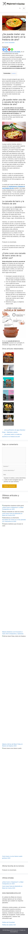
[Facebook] (3, 49)
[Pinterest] (9, 49)
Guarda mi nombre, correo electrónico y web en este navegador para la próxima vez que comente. (15, 479)
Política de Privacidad (8, 922)
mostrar (13, 73)
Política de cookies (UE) (9, 925)
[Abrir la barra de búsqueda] (20, 8)
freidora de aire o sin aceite (12, 51)
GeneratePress (14, 931)
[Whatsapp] (12, 49)
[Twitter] (6, 49)
